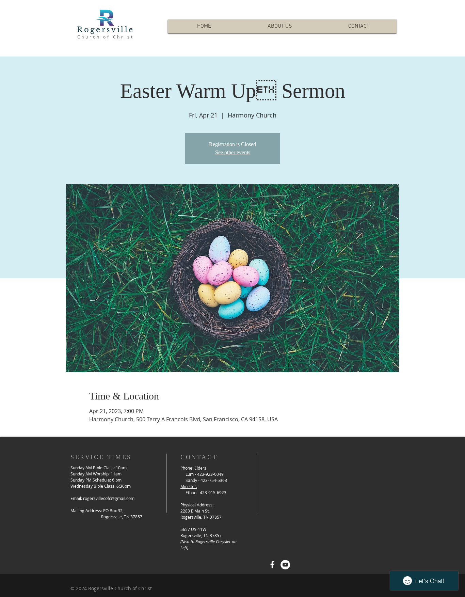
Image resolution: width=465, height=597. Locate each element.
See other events (232, 152)
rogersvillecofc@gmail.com (108, 498)
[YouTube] (285, 564)
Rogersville (105, 29)
